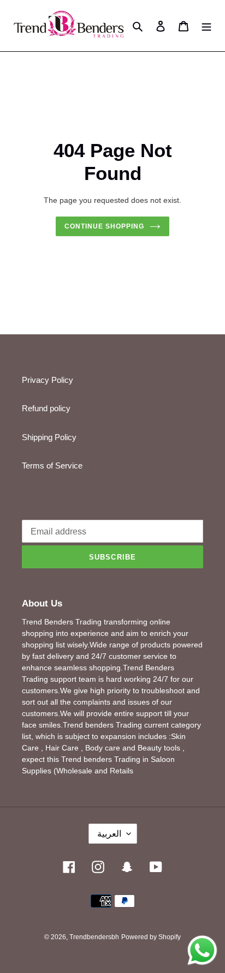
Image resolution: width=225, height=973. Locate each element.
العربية (109, 833)
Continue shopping (104, 226)
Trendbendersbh (94, 937)
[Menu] (206, 26)
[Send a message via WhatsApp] (202, 950)
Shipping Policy (49, 437)
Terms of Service (52, 465)
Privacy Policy (47, 380)
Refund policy (46, 408)
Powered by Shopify (151, 937)
